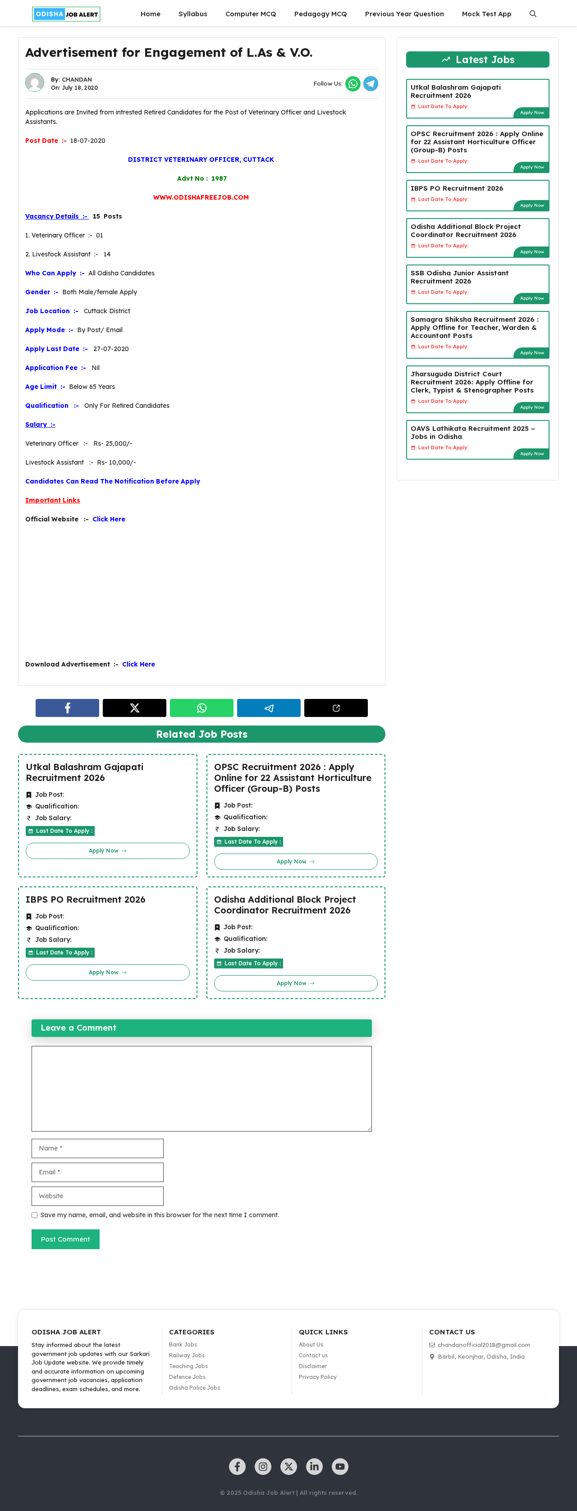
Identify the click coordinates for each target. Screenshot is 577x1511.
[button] (533, 14)
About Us (311, 1344)
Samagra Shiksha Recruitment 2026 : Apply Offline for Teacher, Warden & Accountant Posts (475, 327)
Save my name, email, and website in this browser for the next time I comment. (160, 1215)
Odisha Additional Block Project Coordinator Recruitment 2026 (285, 905)
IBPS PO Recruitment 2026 (86, 899)
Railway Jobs (187, 1355)
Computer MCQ (250, 13)
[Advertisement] (201, 597)
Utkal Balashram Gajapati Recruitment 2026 (84, 772)
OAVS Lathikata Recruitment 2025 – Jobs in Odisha (473, 432)
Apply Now (532, 112)
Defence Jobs (187, 1377)
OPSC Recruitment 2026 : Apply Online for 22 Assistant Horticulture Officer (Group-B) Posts (292, 778)
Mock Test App (487, 13)
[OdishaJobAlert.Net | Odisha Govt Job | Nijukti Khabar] (66, 14)
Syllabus (193, 13)
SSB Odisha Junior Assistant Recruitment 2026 (460, 277)
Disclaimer (313, 1366)
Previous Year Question (404, 13)
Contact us (313, 1355)
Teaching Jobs (188, 1366)
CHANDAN (77, 79)
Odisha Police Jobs (194, 1387)
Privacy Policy (318, 1377)
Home (150, 13)
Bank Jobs (183, 1344)
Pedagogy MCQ (320, 13)
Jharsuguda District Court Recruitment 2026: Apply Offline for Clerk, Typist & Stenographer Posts (472, 382)
